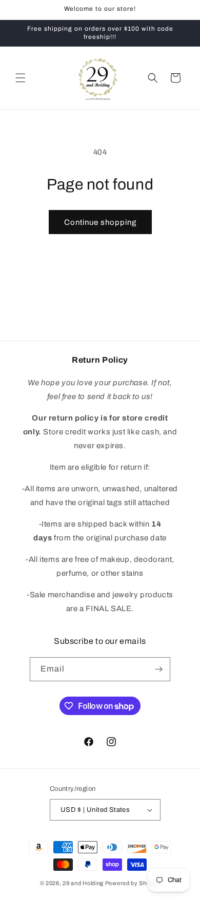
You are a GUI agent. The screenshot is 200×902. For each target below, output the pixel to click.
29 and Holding (83, 883)
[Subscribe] (158, 669)
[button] (20, 78)
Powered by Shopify (133, 883)
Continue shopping (100, 222)
